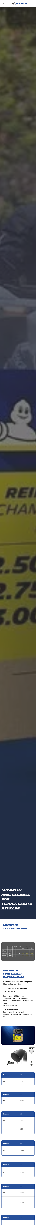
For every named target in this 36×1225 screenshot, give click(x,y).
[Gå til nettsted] (20, 3)
